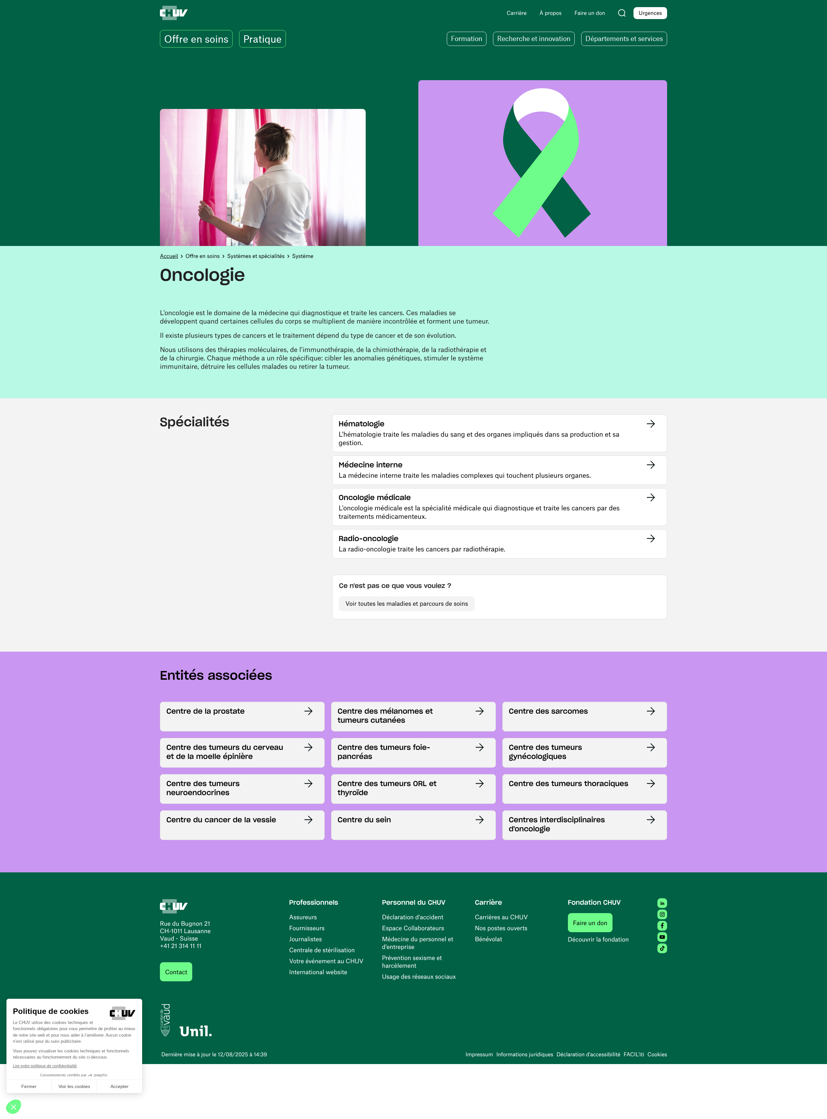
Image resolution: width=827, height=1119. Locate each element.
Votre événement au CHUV (326, 960)
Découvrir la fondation (598, 939)
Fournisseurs (307, 928)
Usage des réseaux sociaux (419, 976)
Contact (176, 971)
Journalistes (305, 939)
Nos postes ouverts (501, 928)
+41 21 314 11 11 (181, 945)
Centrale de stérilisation (322, 950)
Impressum (479, 1054)
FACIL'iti (633, 1054)
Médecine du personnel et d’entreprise (418, 942)
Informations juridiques (524, 1054)
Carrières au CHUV (501, 917)
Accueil (169, 256)
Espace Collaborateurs (413, 928)
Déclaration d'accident (413, 917)
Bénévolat (488, 939)
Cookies (657, 1054)
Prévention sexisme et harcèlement (412, 961)
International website (318, 971)
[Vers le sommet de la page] (812, 1104)
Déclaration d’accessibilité (589, 1054)
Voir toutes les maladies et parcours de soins (406, 603)
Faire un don (593, 922)
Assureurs (303, 917)
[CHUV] (174, 905)
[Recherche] (622, 13)
